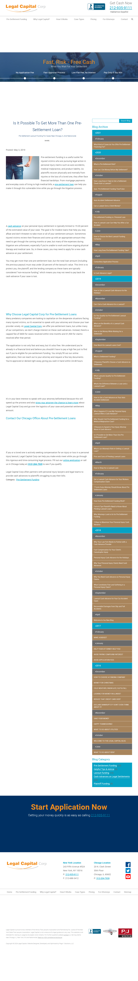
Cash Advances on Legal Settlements (112, 776)
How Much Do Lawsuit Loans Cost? (107, 345)
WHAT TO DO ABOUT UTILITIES (106, 729)
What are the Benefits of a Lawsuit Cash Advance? (109, 324)
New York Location (72, 862)
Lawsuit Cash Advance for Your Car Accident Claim (111, 599)
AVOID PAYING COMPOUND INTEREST (108, 654)
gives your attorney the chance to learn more (57, 402)
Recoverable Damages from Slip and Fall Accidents (109, 607)
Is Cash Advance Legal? (103, 273)
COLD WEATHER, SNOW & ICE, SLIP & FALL (110, 688)
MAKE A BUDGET (100, 637)
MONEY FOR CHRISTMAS (103, 683)
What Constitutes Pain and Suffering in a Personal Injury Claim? (109, 586)
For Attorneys (108, 19)
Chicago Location (102, 862)
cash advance (14, 226)
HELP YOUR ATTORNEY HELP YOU (107, 649)
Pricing (93, 19)
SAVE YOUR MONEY (101, 718)
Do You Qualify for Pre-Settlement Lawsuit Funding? (110, 316)
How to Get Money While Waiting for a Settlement (108, 332)
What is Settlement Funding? (105, 356)
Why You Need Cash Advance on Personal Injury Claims (112, 578)
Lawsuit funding (101, 772)
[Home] (36, 8)
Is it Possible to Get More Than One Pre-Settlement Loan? (109, 436)
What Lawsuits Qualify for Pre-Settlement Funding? (109, 377)
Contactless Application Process (106, 261)
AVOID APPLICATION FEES (104, 660)
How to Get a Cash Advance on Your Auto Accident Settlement (109, 398)
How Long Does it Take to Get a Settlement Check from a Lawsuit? (110, 182)
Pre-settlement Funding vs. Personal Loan (109, 217)
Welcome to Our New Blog (104, 620)
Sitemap (127, 892)
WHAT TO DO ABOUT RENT (104, 752)
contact (66, 935)
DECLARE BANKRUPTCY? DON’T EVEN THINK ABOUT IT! (111, 705)
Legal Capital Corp (33, 326)
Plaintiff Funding (102, 783)
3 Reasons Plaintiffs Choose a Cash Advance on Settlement (112, 363)
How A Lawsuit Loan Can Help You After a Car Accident (111, 224)
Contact (124, 19)
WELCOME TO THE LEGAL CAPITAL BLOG (110, 741)
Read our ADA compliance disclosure (50, 937)
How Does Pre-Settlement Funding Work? (109, 501)
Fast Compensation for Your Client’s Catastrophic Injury (107, 551)
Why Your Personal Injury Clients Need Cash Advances (110, 564)
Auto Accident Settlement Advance (107, 200)
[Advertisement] (69, 37)
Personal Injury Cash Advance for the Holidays (111, 557)
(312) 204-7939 (35, 464)
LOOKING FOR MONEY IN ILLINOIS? (107, 694)
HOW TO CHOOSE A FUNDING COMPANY (109, 677)
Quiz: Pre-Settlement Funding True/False (109, 189)
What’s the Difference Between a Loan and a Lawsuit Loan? (110, 384)
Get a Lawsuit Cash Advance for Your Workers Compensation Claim (111, 480)
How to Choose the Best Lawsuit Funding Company (109, 237)
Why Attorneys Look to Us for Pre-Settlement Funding (110, 515)
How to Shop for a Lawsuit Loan (106, 468)
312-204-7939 (103, 878)
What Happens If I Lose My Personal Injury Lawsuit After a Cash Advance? (110, 412)
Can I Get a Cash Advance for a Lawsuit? (109, 304)
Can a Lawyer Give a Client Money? (107, 206)
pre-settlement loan (64, 184)
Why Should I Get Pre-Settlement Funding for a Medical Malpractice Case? (111, 420)
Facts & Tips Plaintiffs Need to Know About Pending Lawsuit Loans (110, 507)
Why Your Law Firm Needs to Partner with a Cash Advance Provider (110, 543)
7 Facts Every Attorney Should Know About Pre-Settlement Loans (112, 488)
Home (9, 892)
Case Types (79, 19)
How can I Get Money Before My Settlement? (111, 169)
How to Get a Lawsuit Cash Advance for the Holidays (110, 291)
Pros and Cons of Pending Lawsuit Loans (109, 456)
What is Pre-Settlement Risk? (105, 164)
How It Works (62, 19)
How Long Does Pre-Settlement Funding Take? (111, 250)
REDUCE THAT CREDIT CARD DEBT (107, 699)
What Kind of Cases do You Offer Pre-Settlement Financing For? (112, 145)
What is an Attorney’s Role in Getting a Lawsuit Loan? (111, 449)
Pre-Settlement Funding (16, 19)
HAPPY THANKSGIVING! (103, 724)
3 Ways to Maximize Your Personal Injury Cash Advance (111, 523)
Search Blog (125, 121)
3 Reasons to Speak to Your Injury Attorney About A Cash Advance (110, 428)
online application (71, 460)
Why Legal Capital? (41, 19)
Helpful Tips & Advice (104, 769)
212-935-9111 (121, 7)
